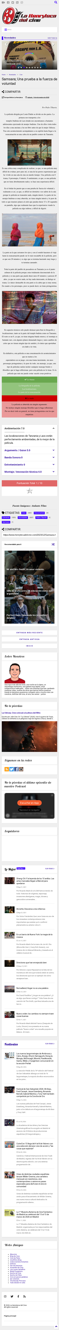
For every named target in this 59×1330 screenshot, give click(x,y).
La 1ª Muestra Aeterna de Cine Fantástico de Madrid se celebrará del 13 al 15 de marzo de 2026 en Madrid (34, 1214)
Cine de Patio (15, 1258)
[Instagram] (22, 2)
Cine (20, 74)
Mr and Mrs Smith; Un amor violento (25, 569)
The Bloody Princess (18, 1281)
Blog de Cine (15, 1256)
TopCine (20, 868)
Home (3, 74)
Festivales (11, 1044)
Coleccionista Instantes (19, 1262)
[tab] (29, 428)
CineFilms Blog (15, 1260)
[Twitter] (13, 2)
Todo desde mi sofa (17, 1283)
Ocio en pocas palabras (19, 1277)
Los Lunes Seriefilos (17, 1269)
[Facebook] (8, 2)
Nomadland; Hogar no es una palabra (32, 988)
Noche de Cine (15, 1273)
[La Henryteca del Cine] (29, 24)
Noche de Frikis (16, 1275)
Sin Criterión (14, 1279)
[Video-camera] (3, 2)
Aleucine (13, 1254)
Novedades (12, 74)
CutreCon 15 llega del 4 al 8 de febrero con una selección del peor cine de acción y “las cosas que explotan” (34, 1146)
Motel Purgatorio (16, 1271)
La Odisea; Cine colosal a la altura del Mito (21, 713)
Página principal (10, 1316)
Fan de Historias (16, 1266)
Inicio (29, 646)
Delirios (13, 1264)
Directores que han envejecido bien (31, 963)
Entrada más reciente (29, 633)
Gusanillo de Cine (16, 1268)
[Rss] (17, 2)
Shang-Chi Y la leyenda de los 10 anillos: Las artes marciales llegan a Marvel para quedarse (35, 881)
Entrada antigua (29, 639)
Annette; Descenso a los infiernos (30, 909)
